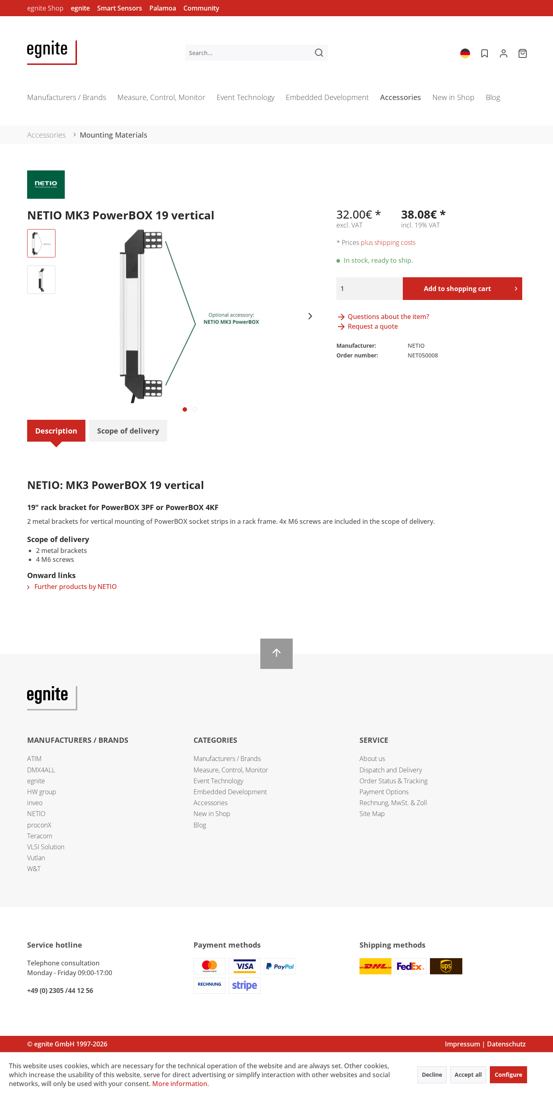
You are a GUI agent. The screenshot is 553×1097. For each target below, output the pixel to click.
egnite (80, 8)
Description (56, 431)
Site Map (372, 813)
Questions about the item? (387, 316)
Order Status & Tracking (393, 780)
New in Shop (212, 813)
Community (201, 8)
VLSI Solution (45, 846)
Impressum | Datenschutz (485, 1044)
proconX (39, 825)
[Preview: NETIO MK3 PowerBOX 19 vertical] (41, 243)
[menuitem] (256, 53)
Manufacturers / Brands (227, 758)
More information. (180, 1083)
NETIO (36, 813)
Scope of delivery (128, 431)
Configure (508, 1074)
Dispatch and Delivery (390, 769)
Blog (200, 825)
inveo (35, 802)
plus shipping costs (388, 242)
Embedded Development (230, 791)
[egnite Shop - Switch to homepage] (52, 52)
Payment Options (383, 791)
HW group (41, 791)
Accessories (211, 802)
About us (372, 758)
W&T (33, 868)
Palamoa (162, 8)
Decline (432, 1074)
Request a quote (372, 326)
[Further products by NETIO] (46, 184)
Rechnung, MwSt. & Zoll (393, 802)
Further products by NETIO (75, 586)
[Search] (319, 53)
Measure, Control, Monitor (231, 769)
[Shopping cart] (523, 53)
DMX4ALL (41, 769)
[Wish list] (484, 53)
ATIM (34, 758)
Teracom (39, 835)
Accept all (468, 1074)
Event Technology (218, 780)
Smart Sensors (119, 8)
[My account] (504, 53)
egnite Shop (45, 8)
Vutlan (36, 857)
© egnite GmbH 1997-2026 (67, 1044)
